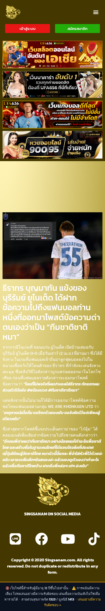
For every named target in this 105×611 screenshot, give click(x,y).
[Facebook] (41, 539)
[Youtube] (68, 539)
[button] (95, 12)
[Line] (15, 539)
